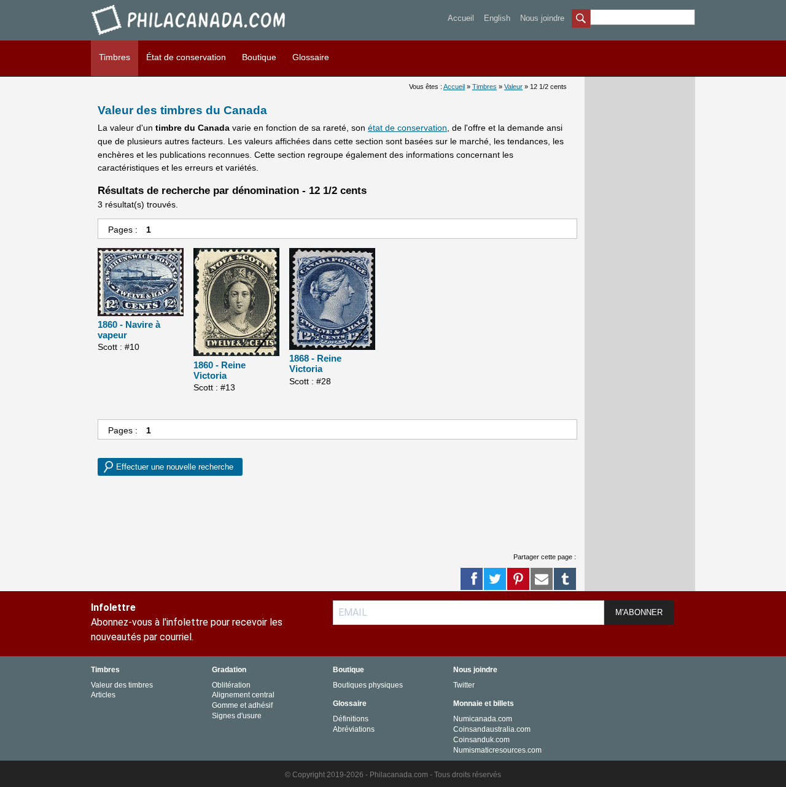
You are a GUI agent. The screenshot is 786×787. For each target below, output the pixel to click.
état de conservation (407, 128)
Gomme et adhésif (242, 705)
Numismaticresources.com (497, 750)
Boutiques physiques (368, 685)
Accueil (461, 18)
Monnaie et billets (483, 703)
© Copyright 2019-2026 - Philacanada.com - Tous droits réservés (393, 774)
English (497, 18)
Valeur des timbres (122, 685)
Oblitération (231, 685)
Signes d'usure (237, 715)
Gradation (229, 669)
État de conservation (186, 57)
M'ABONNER (639, 612)
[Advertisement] (321, 512)
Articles (103, 695)
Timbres (114, 57)
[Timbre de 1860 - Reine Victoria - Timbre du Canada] (236, 303)
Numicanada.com (482, 719)
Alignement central (243, 695)
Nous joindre (542, 18)
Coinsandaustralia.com (492, 729)
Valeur (513, 86)
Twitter (464, 685)
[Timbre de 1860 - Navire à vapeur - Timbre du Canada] (141, 282)
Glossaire (310, 57)
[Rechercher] (581, 19)
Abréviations (354, 729)
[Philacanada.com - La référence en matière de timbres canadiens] (189, 37)
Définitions (350, 719)
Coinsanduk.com (481, 739)
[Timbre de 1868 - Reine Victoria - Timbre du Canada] (332, 300)
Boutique (259, 57)
